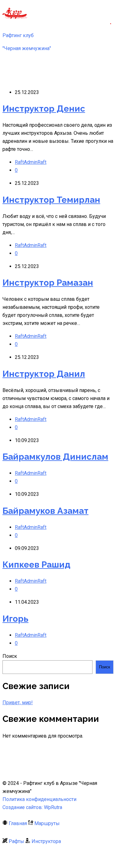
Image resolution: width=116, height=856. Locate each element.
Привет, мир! (17, 702)
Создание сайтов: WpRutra (32, 807)
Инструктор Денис (43, 109)
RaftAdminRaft (30, 162)
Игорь (15, 619)
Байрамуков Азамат (45, 511)
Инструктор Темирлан (51, 200)
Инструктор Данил (43, 374)
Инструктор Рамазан (47, 283)
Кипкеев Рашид (36, 565)
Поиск (9, 656)
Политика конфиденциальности (39, 799)
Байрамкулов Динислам (55, 457)
